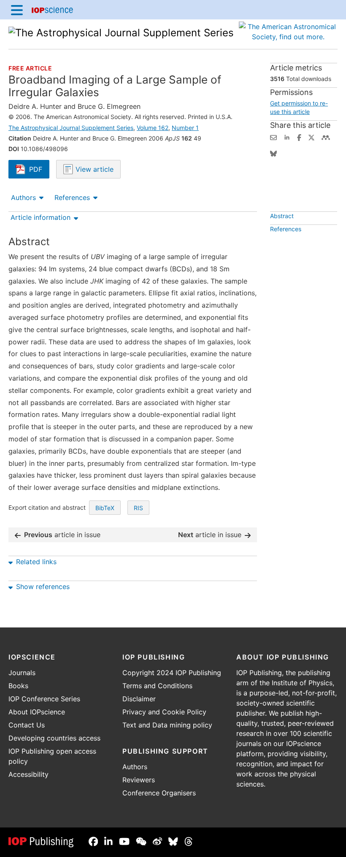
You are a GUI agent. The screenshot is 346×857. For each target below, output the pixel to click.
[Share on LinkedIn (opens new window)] (287, 136)
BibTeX (104, 507)
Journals (21, 672)
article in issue (62, 534)
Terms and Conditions (157, 685)
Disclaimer (139, 699)
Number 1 (185, 127)
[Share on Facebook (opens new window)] (299, 136)
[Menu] (16, 9)
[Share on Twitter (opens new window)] (311, 136)
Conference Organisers (159, 793)
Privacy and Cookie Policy (164, 712)
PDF (39, 170)
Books (18, 685)
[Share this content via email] (273, 136)
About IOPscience (36, 712)
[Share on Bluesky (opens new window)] (273, 153)
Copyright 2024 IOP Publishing (171, 672)
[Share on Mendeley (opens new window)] (326, 136)
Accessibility (28, 774)
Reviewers (138, 780)
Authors (23, 197)
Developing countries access (54, 738)
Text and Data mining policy (167, 725)
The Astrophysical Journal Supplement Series (70, 127)
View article (93, 169)
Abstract (282, 215)
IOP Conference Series (44, 699)
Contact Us (26, 725)
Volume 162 (152, 127)
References (72, 197)
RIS (138, 507)
